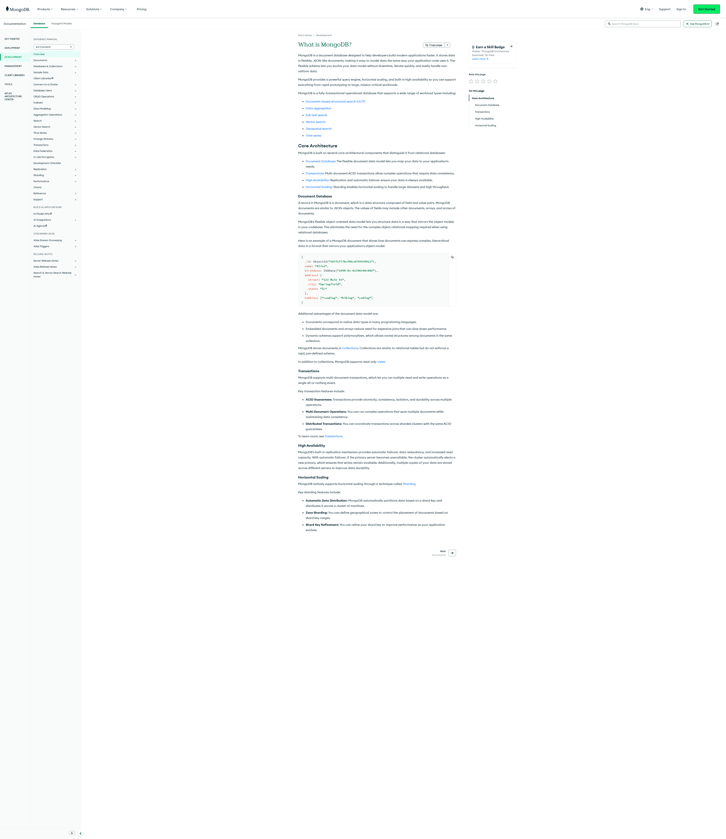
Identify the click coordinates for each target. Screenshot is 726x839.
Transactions (315, 173)
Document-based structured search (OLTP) (335, 101)
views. (381, 362)
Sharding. (409, 484)
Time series (313, 135)
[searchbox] (643, 23)
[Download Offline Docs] (72, 833)
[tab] (39, 23)
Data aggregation (318, 108)
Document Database (320, 161)
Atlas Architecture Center (13, 96)
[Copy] (452, 257)
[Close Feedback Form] (511, 46)
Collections (350, 348)
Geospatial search (319, 129)
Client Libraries (15, 75)
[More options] (447, 45)
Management (13, 66)
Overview (39, 54)
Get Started (706, 9)
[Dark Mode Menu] (717, 23)
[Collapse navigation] (81, 833)
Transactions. (333, 436)
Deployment (12, 48)
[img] (471, 81)
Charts (37, 187)
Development (324, 35)
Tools (8, 84)
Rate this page (477, 74)
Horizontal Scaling (319, 187)
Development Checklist (47, 163)
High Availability (317, 180)
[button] (646, 9)
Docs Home (305, 35)
